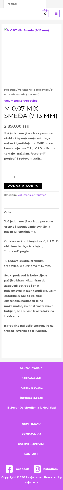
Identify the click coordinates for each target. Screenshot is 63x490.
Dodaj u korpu (23, 185)
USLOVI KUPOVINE (31, 444)
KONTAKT (31, 454)
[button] (31, 13)
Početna (10, 89)
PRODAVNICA (31, 434)
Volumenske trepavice (33, 89)
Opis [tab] (7, 212)
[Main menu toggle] (56, 13)
